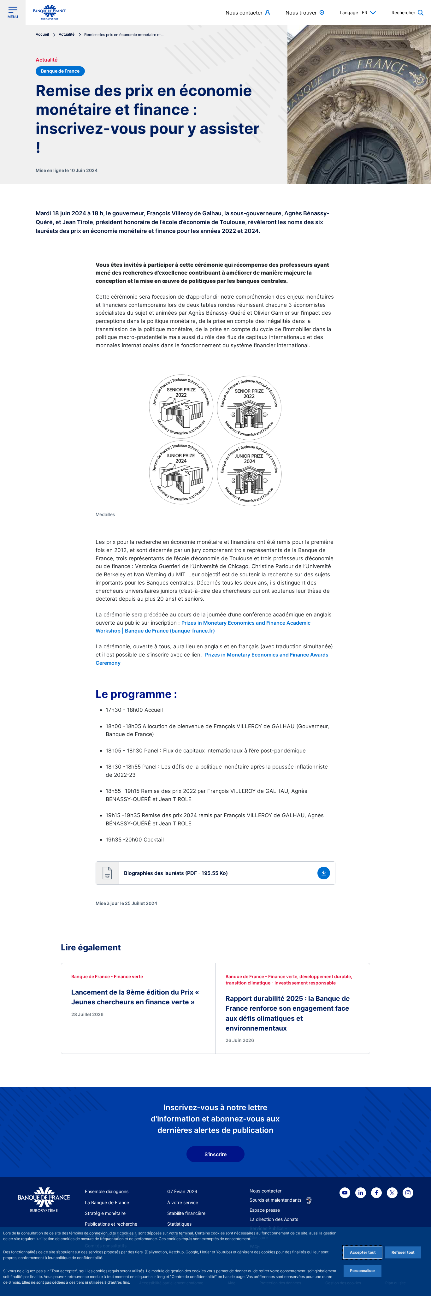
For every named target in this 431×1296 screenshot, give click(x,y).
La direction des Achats (274, 1219)
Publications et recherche (111, 1224)
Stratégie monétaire (105, 1213)
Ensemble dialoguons (106, 1191)
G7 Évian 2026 (182, 1191)
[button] (407, 12)
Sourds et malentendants (275, 1200)
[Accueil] (44, 1199)
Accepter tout (363, 1252)
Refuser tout (403, 1252)
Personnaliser (362, 1270)
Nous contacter (265, 1190)
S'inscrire (215, 1154)
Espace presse (265, 1210)
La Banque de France (107, 1202)
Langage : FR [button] (353, 12)
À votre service (182, 1202)
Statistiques (179, 1224)
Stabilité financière (186, 1213)
